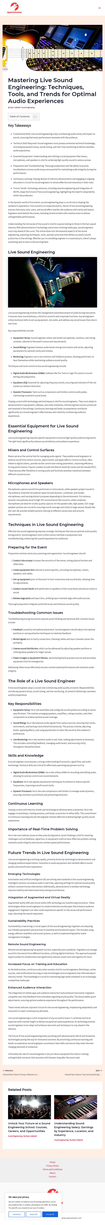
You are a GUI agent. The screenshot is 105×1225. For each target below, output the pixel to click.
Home (52, 1162)
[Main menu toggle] (100, 8)
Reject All (33, 1214)
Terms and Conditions (52, 1169)
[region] (33, 1206)
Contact (52, 1176)
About (52, 1173)
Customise (17, 1214)
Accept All (50, 1214)
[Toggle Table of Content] (34, 116)
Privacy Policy (52, 1165)
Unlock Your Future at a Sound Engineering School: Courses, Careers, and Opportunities (29, 1127)
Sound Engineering (27, 107)
